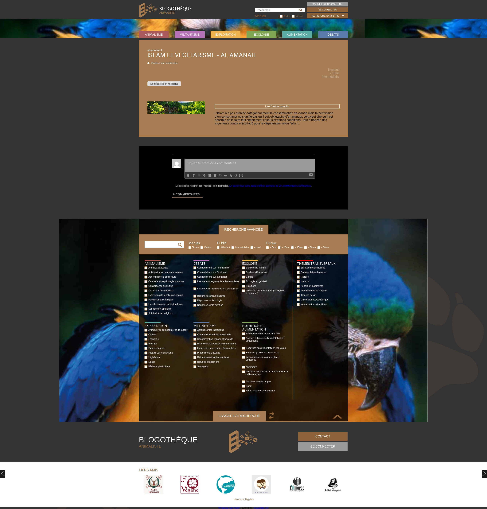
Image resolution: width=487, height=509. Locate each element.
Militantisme (190, 34)
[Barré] (204, 175)
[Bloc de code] (225, 175)
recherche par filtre (325, 15)
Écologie (261, 34)
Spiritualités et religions (164, 83)
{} (236, 175)
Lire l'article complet (277, 106)
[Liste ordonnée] (209, 175)
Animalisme (154, 34)
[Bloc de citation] (220, 175)
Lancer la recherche (239, 416)
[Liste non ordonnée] (215, 175)
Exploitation (225, 34)
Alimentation (297, 34)
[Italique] (193, 175)
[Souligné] (199, 175)
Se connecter (327, 9)
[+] (241, 175)
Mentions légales (243, 499)
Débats (333, 34)
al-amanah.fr (155, 50)
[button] (484, 474)
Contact (322, 436)
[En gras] (188, 175)
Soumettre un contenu (327, 4)
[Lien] (231, 175)
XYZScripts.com (261, 508)
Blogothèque (168, 442)
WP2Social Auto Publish (229, 508)
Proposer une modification (164, 63)
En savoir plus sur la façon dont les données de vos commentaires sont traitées (270, 186)
